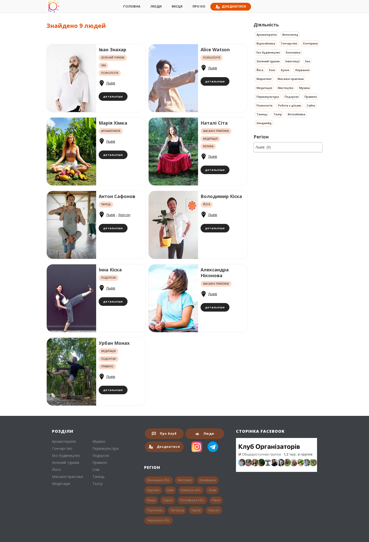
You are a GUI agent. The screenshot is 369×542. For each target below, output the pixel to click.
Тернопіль (155, 510)
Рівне (216, 500)
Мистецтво (285, 88)
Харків (196, 510)
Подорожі (292, 96)
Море (151, 500)
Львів (110, 83)
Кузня (285, 70)
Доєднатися (234, 6)
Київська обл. (191, 490)
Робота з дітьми (289, 105)
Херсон (124, 214)
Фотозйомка (296, 114)
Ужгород (176, 510)
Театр (277, 114)
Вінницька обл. (158, 480)
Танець (262, 114)
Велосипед (290, 34)
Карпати (153, 490)
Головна (131, 6)
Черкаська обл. (158, 520)
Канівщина (208, 480)
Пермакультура (268, 96)
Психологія (264, 105)
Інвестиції (292, 61)
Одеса (167, 500)
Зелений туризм (268, 61)
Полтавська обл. (192, 500)
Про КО (199, 6)
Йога (260, 70)
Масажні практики (291, 79)
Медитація (264, 88)
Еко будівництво (268, 52)
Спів (95, 469)
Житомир (185, 480)
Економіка (293, 52)
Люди (156, 6)
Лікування (302, 70)
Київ (170, 490)
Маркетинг (264, 79)
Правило (310, 96)
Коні (272, 70)
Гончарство (289, 43)
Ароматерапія (267, 34)
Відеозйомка (266, 43)
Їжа (307, 61)
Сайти (311, 105)
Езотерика (310, 43)
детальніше (113, 96)
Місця (177, 6)
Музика (304, 88)
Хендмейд (264, 123)
